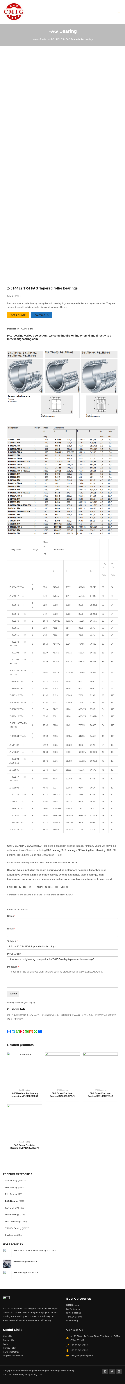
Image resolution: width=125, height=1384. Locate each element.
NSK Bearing (11, 1187)
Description (13, 329)
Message (13, 966)
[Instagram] (119, 1371)
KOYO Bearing (12, 1208)
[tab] (13, 329)
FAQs (5, 1344)
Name (11, 916)
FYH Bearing (11, 1194)
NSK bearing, (83, 850)
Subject (12, 941)
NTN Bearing (11, 1215)
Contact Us (8, 1340)
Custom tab (27, 329)
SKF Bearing (11, 1180)
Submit (13, 994)
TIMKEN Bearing (13, 1228)
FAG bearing (53, 850)
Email (11, 928)
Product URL (14, 954)
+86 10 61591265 (79, 1345)
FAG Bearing (11, 1201)
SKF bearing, (68, 850)
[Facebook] (105, 1371)
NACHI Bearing (12, 1221)
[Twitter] (112, 1371)
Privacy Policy (9, 1348)
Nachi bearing (97, 850)
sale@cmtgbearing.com (81, 1355)
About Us (7, 1336)
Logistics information (13, 1356)
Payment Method (11, 1352)
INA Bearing (11, 1235)
